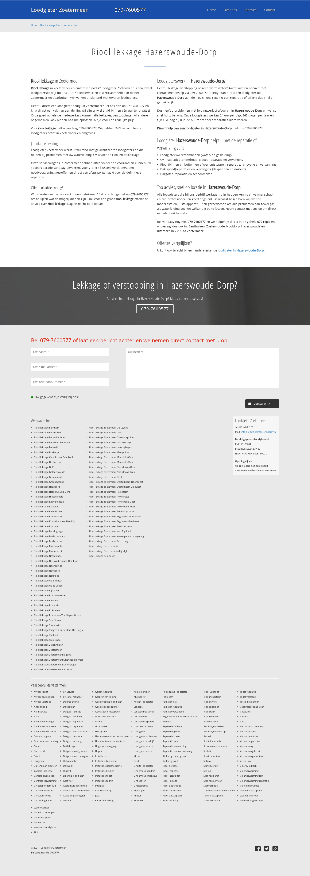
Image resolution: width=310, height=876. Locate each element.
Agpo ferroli (40, 706)
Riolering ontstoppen (174, 756)
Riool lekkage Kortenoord (48, 516)
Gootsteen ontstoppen (107, 711)
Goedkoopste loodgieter (108, 701)
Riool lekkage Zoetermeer (48, 649)
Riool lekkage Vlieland (46, 635)
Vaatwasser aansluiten (252, 706)
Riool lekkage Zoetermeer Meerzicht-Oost (111, 457)
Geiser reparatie (103, 691)
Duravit (67, 770)
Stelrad (207, 770)
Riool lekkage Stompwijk (47, 625)
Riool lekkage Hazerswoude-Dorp (59, 25)
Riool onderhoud (172, 785)
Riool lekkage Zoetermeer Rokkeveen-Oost (112, 501)
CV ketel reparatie (43, 790)
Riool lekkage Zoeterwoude (103, 546)
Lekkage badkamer (144, 711)
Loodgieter (140, 731)
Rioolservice (210, 701)
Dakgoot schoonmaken (75, 731)
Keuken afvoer (142, 691)
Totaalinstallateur (249, 701)
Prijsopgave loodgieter (175, 691)
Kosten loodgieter (143, 701)
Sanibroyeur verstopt (215, 731)
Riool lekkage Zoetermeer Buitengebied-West (58, 659)
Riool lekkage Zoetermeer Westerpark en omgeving (116, 536)
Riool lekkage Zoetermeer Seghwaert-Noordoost (115, 516)
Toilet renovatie (212, 800)
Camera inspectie (43, 770)
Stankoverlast (211, 765)
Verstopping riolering (251, 726)
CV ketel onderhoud (45, 785)
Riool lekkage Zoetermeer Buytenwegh (55, 664)
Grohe (98, 721)
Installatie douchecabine (108, 765)
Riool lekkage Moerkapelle (48, 546)
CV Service (68, 691)
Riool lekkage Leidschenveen (49, 541)
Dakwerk (68, 765)
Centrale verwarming (45, 780)
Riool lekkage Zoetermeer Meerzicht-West (111, 462)
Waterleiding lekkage (251, 800)
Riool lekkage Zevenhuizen (48, 644)
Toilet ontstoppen (213, 795)
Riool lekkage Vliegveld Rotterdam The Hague (59, 629)
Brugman (39, 760)
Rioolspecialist (211, 706)
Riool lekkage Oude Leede (48, 585)
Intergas (99, 785)
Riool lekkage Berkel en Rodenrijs (52, 442)
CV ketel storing (42, 795)
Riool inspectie (171, 770)
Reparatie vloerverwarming (177, 751)
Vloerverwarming (249, 770)
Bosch (37, 756)
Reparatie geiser (171, 731)
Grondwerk (101, 726)
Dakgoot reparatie (73, 721)
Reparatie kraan (171, 736)
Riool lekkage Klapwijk (46, 506)
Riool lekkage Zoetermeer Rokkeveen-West (112, 506)
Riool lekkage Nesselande (48, 555)
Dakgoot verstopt (72, 736)
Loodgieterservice (143, 746)
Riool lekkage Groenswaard (49, 481)
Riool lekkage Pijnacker (46, 590)
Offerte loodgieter (143, 765)
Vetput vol (245, 760)
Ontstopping (141, 785)
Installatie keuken (104, 770)
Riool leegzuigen (172, 775)
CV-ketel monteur (72, 696)
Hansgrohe (101, 731)
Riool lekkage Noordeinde (48, 565)
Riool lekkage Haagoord (47, 486)
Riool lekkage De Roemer (47, 462)
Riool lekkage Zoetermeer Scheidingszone (111, 511)
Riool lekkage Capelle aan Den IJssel (53, 457)
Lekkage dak (140, 716)
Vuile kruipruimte (249, 785)
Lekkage (138, 706)
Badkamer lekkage (44, 721)
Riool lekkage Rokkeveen (47, 610)
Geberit (67, 800)
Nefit (136, 760)
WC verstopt (40, 822)
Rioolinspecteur (212, 696)
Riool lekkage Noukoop (46, 575)
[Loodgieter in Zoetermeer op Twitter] (267, 848)
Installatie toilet (103, 775)
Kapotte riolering (104, 800)
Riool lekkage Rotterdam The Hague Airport (57, 615)
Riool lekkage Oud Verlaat (48, 580)
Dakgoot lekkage (72, 711)
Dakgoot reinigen (72, 716)
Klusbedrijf (140, 696)
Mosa (137, 756)
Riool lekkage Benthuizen (48, 432)
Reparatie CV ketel (172, 726)
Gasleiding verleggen (74, 795)
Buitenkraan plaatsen (45, 765)
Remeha (167, 721)
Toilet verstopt (248, 696)
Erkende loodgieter (73, 775)
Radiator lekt (170, 701)
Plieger (137, 795)
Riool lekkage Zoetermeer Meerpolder (109, 452)
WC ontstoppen (42, 817)
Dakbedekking (71, 701)
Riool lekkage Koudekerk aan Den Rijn (54, 521)
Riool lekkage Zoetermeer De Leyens (108, 427)
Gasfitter (67, 780)
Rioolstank (209, 711)
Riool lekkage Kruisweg (46, 526)
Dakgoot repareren (73, 726)
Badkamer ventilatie (45, 731)
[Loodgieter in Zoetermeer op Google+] (275, 848)
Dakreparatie (70, 760)
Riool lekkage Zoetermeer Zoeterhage (109, 541)
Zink (36, 832)
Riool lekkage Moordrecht (48, 551)
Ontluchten (140, 780)
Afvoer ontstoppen (44, 696)
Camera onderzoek (44, 775)
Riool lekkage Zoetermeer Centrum (53, 669)
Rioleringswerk (171, 760)
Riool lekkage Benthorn (46, 427)
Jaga (97, 795)
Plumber (138, 800)
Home (34, 25)
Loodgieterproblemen (146, 736)
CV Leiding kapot (43, 800)
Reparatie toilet (171, 741)
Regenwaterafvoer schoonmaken (180, 716)
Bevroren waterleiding (46, 741)
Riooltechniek (211, 716)
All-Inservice (40, 711)
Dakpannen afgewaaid (75, 751)
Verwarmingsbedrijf (250, 751)
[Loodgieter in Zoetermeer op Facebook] (258, 848)
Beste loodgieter (43, 736)
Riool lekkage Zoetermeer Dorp (105, 432)
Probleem (168, 696)
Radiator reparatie (172, 706)
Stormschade (211, 785)
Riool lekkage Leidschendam (49, 536)
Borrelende (40, 751)
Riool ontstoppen (172, 795)
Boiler (37, 746)
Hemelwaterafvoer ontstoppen (112, 736)
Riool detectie (170, 765)
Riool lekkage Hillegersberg (48, 496)
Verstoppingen (248, 731)
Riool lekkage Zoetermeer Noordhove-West (112, 471)
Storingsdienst (211, 775)
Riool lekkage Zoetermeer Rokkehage (109, 496)
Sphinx (207, 760)
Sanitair (208, 736)
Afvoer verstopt (42, 701)
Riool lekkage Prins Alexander (50, 595)
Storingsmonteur (213, 780)
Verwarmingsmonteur (252, 756)
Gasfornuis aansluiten (75, 785)
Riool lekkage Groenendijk (48, 477)
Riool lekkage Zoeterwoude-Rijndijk (108, 551)
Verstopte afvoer (249, 736)
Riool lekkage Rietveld (46, 600)
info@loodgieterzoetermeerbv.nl (258, 431)
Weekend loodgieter (45, 827)
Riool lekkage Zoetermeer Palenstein (108, 491)
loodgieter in (241, 250)
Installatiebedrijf (104, 780)
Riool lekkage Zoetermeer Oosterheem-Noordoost (116, 481)
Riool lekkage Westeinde (47, 639)
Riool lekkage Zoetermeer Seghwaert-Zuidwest (114, 521)
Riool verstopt (211, 691)
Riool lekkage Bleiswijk (46, 447)
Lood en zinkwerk (143, 726)
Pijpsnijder (139, 790)
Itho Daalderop (103, 790)
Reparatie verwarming (174, 746)
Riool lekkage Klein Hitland (48, 511)
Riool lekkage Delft (44, 467)
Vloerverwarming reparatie (254, 780)
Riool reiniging (170, 800)
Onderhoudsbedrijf (144, 770)
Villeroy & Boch (248, 765)
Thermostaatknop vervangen (219, 790)
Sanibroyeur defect (214, 726)
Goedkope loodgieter (106, 706)
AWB (36, 716)
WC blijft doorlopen (44, 812)
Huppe (98, 751)
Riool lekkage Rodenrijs (46, 605)
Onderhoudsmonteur (145, 775)
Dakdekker (69, 706)
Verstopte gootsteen (251, 741)
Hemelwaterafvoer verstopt (110, 741)
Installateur (101, 756)
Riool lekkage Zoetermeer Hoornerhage (110, 442)
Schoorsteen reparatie (215, 746)
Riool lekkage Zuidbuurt (102, 555)
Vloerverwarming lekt (251, 775)
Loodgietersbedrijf (144, 741)
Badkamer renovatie (45, 726)
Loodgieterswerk (143, 751)
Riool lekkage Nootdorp (47, 570)
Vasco (243, 721)
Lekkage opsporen (144, 721)
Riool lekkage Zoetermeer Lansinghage (110, 447)
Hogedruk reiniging (105, 746)
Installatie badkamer (106, 760)
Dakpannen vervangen (75, 756)
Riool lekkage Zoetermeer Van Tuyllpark (110, 531)
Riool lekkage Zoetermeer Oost (105, 477)
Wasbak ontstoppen (251, 790)
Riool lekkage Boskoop (46, 452)
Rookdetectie (211, 721)
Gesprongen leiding (105, 696)
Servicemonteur (212, 756)
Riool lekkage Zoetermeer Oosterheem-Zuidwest (115, 486)
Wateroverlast (41, 807)
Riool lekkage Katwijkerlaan (49, 501)
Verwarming (246, 746)
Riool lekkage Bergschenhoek (50, 437)
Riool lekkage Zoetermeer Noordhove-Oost (112, 467)
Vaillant (244, 716)
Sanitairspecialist (213, 741)
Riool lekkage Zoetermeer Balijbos (52, 654)
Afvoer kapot (41, 691)
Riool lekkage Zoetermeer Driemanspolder (111, 437)
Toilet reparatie (248, 691)
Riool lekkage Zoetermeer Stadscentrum (110, 526)
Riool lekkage (170, 780)
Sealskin (208, 751)
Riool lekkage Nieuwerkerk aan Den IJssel (56, 560)
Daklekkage (69, 746)
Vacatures (245, 711)
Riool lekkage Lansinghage (48, 531)
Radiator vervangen (173, 711)
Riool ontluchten (172, 790)
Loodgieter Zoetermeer (59, 9)
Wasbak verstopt (249, 795)
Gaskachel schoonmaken (76, 790)
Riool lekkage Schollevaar (48, 620)
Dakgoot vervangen (73, 741)
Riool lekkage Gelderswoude (49, 471)
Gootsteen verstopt (105, 716)
